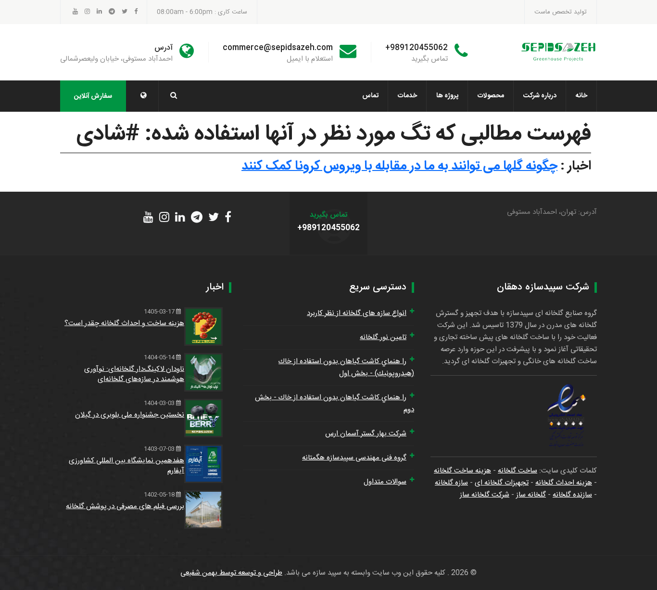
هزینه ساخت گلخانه (462, 471)
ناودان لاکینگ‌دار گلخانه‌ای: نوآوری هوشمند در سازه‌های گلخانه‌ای (134, 374)
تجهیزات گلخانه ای (502, 483)
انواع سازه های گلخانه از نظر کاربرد (356, 313)
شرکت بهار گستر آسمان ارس (365, 434)
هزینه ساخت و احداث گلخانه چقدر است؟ (124, 323)
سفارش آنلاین (93, 96)
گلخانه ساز (531, 495)
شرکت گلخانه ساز (484, 495)
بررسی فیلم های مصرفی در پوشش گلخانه (125, 506)
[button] (143, 96)
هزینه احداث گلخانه (563, 483)
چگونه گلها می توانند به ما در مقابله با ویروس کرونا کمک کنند (399, 166)
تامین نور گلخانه (383, 337)
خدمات (407, 96)
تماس (370, 96)
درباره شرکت (539, 96)
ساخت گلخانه (517, 471)
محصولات (491, 96)
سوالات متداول (385, 482)
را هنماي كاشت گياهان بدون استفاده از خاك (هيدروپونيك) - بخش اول (346, 367)
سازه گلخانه (451, 483)
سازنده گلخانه (572, 495)
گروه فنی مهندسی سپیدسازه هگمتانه (354, 458)
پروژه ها (447, 96)
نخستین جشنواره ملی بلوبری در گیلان (129, 415)
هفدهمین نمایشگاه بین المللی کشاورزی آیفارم (126, 466)
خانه (581, 96)
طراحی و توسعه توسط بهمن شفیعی (231, 573)
